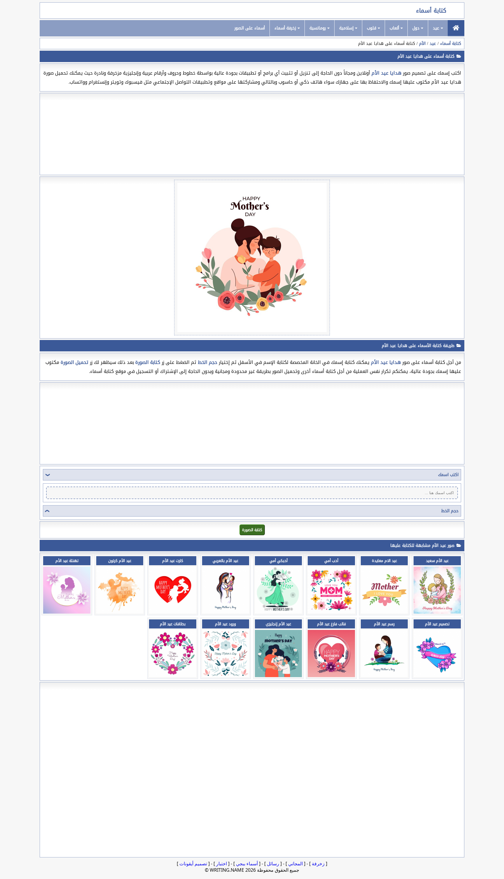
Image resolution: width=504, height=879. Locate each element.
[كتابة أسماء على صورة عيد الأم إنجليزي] (278, 675)
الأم (422, 43)
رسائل (273, 863)
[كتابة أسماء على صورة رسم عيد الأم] (384, 675)
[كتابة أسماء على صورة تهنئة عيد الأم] (66, 611)
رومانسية (318, 28)
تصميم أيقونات (193, 863)
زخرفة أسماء (286, 28)
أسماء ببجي (247, 863)
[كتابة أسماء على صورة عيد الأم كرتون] (119, 611)
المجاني (295, 863)
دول (416, 28)
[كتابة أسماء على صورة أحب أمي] (331, 611)
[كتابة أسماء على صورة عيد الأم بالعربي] (225, 611)
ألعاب (395, 28)
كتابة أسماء (431, 10)
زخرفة (318, 863)
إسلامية (347, 28)
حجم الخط (450, 511)
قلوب (372, 28)
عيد (437, 28)
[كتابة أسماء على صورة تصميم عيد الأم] (437, 675)
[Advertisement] (252, 134)
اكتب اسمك (448, 475)
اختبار (221, 863)
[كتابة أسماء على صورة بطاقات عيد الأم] (172, 675)
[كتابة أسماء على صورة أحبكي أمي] (278, 611)
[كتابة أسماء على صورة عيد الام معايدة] (384, 611)
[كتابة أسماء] (456, 28)
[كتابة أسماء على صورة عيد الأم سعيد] (437, 611)
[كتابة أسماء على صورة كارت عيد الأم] (172, 611)
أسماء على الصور (250, 28)
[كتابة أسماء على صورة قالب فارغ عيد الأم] (331, 675)
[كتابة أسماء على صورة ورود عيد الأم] (225, 675)
